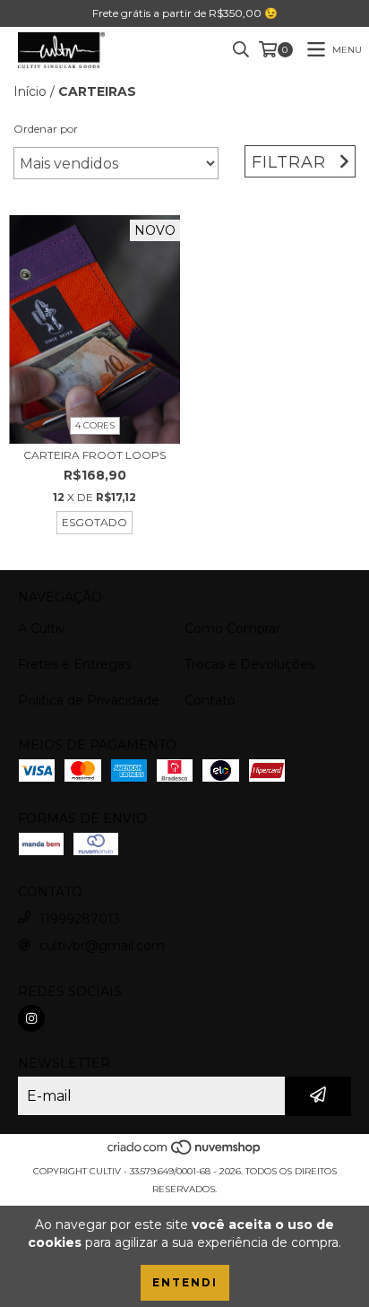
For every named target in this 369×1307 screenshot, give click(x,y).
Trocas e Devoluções (249, 664)
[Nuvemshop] (185, 1153)
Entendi (185, 1282)
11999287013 (79, 919)
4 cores (95, 425)
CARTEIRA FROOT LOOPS (94, 455)
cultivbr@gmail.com (102, 946)
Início (30, 91)
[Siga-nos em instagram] (31, 1018)
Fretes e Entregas (74, 664)
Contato (210, 700)
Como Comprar (232, 628)
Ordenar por (45, 128)
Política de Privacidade (88, 700)
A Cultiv (41, 628)
